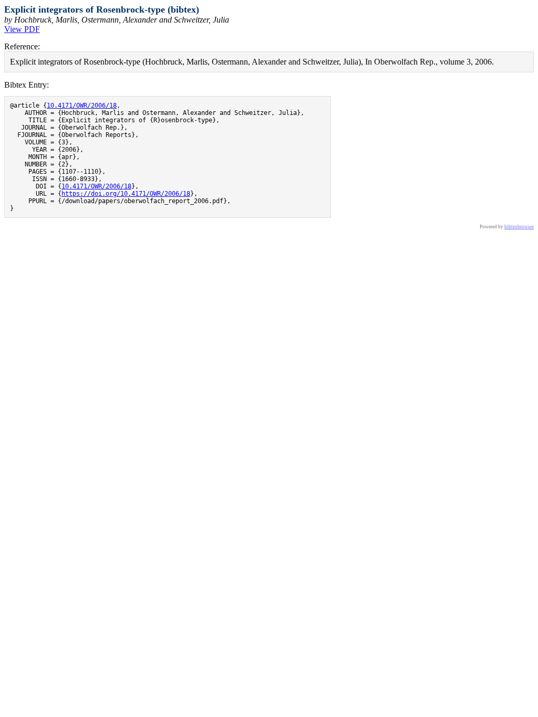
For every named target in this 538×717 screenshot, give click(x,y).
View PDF (22, 29)
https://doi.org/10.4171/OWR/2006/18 (125, 193)
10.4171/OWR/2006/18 (82, 105)
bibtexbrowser (519, 226)
